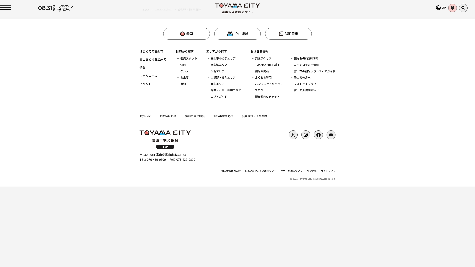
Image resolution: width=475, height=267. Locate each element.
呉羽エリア (218, 71)
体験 (183, 65)
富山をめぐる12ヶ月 (153, 59)
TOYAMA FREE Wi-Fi (267, 65)
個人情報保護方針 (231, 170)
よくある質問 (263, 77)
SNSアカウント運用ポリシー (260, 170)
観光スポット (188, 58)
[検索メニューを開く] (463, 8)
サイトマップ (328, 170)
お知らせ (145, 116)
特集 (142, 67)
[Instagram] (305, 134)
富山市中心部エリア (223, 58)
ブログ (259, 90)
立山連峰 (241, 33)
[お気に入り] (452, 8)
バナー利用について (291, 170)
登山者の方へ (302, 77)
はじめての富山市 (151, 51)
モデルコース (148, 75)
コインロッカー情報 (306, 65)
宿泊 (183, 84)
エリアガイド (219, 96)
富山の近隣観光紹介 (306, 90)
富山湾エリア (219, 65)
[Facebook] (318, 134)
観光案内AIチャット (267, 96)
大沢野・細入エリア (223, 77)
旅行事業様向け (223, 116)
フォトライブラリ (305, 84)
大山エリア (218, 84)
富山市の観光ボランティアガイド (314, 71)
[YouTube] (331, 134)
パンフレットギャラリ (269, 84)
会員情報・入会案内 (254, 116)
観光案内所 (262, 71)
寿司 (189, 33)
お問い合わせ (168, 116)
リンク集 (312, 170)
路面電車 (291, 33)
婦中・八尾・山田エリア (226, 90)
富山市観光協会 (195, 116)
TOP (165, 146)
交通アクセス (263, 58)
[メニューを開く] (5, 7)
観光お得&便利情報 (306, 58)
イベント (145, 84)
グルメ (184, 71)
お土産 (184, 77)
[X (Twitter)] (293, 134)
